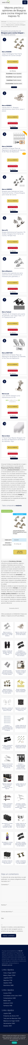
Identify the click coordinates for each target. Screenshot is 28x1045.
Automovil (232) (8, 1003)
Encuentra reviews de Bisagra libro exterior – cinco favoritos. (7, 862)
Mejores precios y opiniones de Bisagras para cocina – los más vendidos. (7, 634)
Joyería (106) (7, 1013)
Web (2, 918)
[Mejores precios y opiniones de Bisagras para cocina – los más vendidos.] (7, 626)
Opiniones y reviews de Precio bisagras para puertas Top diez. (7, 709)
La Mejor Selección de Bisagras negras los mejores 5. (21, 785)
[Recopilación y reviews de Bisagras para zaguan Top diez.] (7, 836)
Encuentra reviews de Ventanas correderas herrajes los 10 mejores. (21, 672)
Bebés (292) (7, 1000)
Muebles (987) (7, 1026)
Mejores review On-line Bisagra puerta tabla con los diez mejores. (20, 633)
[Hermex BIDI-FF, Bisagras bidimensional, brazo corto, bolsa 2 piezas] (19, 97)
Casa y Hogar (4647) (9, 973)
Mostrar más (14, 87)
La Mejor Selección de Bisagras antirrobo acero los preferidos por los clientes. (21, 825)
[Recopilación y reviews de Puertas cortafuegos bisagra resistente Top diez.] (7, 818)
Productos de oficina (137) (11, 1016)
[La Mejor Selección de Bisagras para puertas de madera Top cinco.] (21, 719)
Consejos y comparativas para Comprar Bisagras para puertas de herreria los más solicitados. (20, 653)
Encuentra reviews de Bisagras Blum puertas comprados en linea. (20, 746)
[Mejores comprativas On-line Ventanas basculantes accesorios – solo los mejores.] (7, 778)
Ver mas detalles (20, 552)
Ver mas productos (6, 511)
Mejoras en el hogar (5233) (11, 1021)
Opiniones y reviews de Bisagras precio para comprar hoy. (20, 709)
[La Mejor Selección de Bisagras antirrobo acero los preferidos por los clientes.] (21, 818)
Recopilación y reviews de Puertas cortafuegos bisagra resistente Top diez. (7, 825)
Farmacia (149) (7, 1005)
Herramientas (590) (9, 1023)
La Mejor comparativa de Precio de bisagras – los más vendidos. (21, 862)
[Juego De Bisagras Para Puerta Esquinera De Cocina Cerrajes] (19, 43)
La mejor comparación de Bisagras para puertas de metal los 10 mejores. (7, 747)
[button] (24, 2)
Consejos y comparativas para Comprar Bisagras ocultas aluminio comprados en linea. (20, 766)
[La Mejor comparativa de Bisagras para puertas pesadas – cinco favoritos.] (7, 798)
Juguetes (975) (7, 978)
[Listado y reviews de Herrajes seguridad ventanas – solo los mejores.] (7, 645)
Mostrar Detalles (14, 128)
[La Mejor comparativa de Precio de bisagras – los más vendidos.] (21, 855)
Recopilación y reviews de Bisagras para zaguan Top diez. (7, 843)
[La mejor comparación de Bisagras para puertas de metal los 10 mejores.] (7, 739)
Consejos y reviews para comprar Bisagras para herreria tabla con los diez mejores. (20, 844)
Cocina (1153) (7, 993)
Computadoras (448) (9, 998)
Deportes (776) (7, 980)
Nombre (4, 905)
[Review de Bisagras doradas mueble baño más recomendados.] (21, 683)
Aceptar (14, 1042)
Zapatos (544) (7, 983)
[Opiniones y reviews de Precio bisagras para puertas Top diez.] (7, 702)
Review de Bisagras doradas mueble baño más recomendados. (21, 690)
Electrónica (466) (8, 985)
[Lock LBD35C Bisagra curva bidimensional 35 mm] (19, 385)
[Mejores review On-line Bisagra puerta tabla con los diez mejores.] (21, 626)
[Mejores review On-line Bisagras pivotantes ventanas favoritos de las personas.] (7, 758)
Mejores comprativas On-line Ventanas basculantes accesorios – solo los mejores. (7, 786)
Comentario (5, 884)
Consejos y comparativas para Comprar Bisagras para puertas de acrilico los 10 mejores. (7, 728)
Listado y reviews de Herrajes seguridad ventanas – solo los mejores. (7, 652)
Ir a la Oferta (12, 62)
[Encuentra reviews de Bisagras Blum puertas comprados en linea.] (21, 739)
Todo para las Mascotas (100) (12, 1018)
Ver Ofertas (13, 71)
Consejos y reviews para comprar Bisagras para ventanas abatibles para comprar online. (20, 806)
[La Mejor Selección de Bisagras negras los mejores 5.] (21, 778)
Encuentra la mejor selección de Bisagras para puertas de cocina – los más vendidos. (7, 672)
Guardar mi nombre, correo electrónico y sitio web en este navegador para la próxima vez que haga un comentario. (13, 929)
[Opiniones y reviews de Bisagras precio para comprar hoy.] (21, 702)
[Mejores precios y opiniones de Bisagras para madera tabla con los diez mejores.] (7, 683)
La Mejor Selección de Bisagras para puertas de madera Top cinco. (21, 726)
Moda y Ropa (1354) (9, 975)
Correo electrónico (7, 911)
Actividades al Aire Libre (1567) (12, 995)
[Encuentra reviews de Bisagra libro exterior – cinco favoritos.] (7, 855)
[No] (26, 1039)
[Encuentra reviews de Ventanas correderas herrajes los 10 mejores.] (21, 665)
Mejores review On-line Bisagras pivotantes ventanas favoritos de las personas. (7, 765)
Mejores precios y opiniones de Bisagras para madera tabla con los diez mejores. (7, 691)
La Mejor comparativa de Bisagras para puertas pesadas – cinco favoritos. (7, 805)
